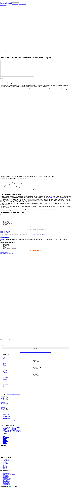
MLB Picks (5, 462)
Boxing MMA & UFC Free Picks (8, 447)
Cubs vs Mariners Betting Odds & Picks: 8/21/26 (11, 427)
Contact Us (5, 443)
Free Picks (4, 439)
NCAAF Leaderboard (6, 479)
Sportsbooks (5, 440)
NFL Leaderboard (6, 480)
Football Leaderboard (6, 473)
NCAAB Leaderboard (7, 478)
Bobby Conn (3, 399)
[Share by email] (11, 79)
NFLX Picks (5, 466)
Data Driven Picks (6, 459)
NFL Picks (4, 465)
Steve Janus (3, 405)
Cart (7, 1)
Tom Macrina (3, 409)
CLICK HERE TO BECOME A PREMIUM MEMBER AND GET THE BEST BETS (35, 352)
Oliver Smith (3, 407)
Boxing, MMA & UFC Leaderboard (9, 474)
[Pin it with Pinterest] (7, 79)
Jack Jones (2, 404)
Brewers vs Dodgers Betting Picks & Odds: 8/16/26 (12, 431)
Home (1, 54)
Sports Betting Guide (7, 54)
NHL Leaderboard (6, 482)
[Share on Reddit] (5, 79)
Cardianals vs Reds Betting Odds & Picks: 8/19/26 (11, 429)
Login (1, 1)
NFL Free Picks (5, 452)
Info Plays (2, 398)
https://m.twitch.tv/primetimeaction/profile (37, 234)
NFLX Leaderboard (6, 481)
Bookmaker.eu (3, 216)
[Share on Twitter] (3, 79)
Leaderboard (5, 438)
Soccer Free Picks (6, 454)
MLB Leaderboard (6, 476)
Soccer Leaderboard (6, 483)
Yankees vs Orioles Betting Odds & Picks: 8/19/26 (11, 428)
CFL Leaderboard (6, 475)
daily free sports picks (63, 209)
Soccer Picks (5, 467)
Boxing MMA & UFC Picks (8, 460)
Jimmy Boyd (3, 408)
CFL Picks (4, 461)
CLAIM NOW (5, 363)
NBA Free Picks (5, 449)
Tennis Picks (5, 468)
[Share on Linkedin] (9, 79)
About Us (4, 442)
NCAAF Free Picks (6, 450)
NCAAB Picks (5, 463)
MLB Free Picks (5, 448)
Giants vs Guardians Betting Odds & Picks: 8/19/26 (12, 430)
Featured (7, 337)
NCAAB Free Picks (6, 451)
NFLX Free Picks (6, 453)
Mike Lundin (3, 403)
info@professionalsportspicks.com (6, 0)
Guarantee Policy (6, 441)
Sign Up (4, 1)
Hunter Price (3, 402)
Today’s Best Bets (6, 437)
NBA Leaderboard (6, 477)
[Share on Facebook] (1, 79)
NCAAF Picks (5, 464)
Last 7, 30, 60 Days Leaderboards (13, 394)
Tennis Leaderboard (6, 484)
